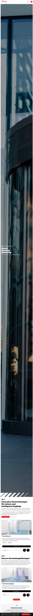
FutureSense (16, 546)
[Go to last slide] (24, 550)
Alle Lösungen (16, 599)
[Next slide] (28, 550)
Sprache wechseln (25, 614)
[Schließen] (31, 614)
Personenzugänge (16, 591)
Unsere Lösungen (5, 516)
